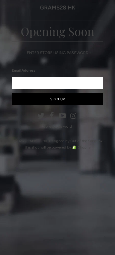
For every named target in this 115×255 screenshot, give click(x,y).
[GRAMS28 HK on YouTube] (63, 116)
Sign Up (57, 99)
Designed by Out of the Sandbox (75, 141)
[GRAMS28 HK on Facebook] (52, 116)
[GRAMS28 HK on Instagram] (73, 116)
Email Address (23, 70)
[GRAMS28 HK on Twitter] (41, 116)
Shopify (84, 147)
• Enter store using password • (57, 52)
